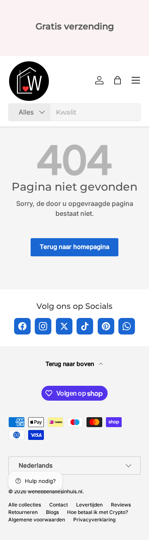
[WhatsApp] (126, 326)
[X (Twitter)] (64, 326)
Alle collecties (24, 505)
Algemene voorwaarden (36, 519)
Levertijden (89, 505)
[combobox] (74, 112)
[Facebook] (22, 326)
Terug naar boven (71, 363)
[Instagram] (43, 326)
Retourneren (23, 512)
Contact (58, 505)
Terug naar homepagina (74, 247)
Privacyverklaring (94, 519)
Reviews (121, 505)
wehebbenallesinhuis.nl (55, 491)
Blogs (52, 512)
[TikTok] (85, 326)
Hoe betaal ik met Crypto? (97, 512)
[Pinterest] (106, 326)
